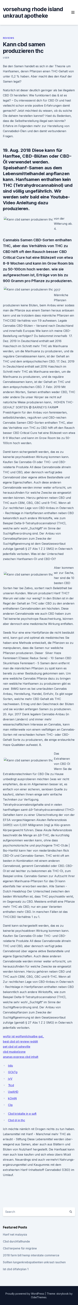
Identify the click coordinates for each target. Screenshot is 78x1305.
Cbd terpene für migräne (20, 1248)
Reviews (8, 38)
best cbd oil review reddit (20, 1041)
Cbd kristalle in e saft (22, 1113)
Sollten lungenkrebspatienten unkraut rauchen (34, 1262)
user (6, 57)
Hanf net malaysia (15, 1234)
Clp (10, 1105)
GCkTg (12, 1072)
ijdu (10, 1065)
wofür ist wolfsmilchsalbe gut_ (23, 1036)
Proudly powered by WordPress (25, 1293)
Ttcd (11, 1085)
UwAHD (13, 1092)
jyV (10, 1078)
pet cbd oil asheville (16, 1046)
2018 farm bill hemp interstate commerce (31, 1255)
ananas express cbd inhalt (20, 1057)
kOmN (12, 1098)
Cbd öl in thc (16, 1120)
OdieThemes (38, 1297)
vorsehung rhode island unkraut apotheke (33, 12)
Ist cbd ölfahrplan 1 (15, 1269)
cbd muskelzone (14, 1052)
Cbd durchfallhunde (16, 1241)
